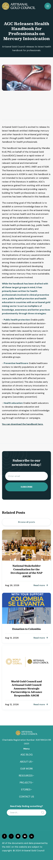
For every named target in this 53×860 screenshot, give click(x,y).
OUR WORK (26, 768)
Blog (4, 119)
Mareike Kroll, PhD (13, 108)
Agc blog (26, 754)
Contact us (26, 796)
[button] (47, 6)
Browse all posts (26, 522)
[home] (18, 6)
